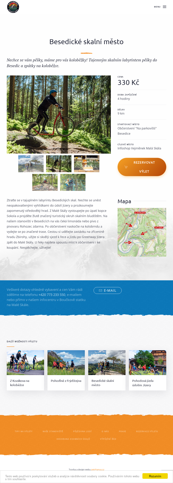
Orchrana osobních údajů (73, 439)
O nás (105, 431)
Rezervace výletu (147, 431)
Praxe (122, 431)
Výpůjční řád (108, 439)
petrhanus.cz (97, 469)
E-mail (110, 290)
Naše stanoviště (53, 431)
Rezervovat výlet (144, 166)
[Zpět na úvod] (13, 7)
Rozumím (155, 476)
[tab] (31, 163)
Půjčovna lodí (82, 431)
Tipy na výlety (24, 431)
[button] (160, 7)
